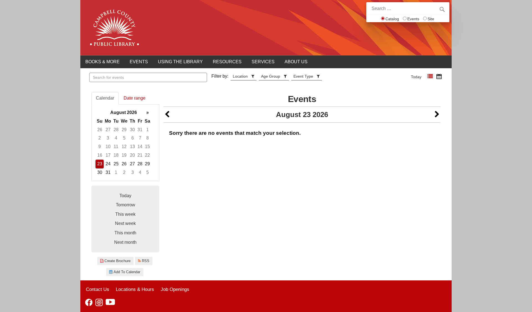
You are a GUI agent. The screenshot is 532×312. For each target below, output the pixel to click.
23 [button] (99, 163)
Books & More (102, 61)
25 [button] (116, 163)
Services (263, 61)
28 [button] (116, 129)
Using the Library (180, 61)
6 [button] (132, 138)
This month (125, 232)
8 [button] (147, 138)
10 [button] (108, 146)
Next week (125, 223)
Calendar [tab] (105, 98)
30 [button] (132, 129)
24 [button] (108, 163)
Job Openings (175, 289)
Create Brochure (117, 261)
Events (413, 19)
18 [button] (116, 155)
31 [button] (139, 129)
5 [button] (124, 138)
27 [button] (108, 129)
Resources (227, 61)
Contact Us (97, 289)
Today (416, 77)
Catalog (392, 19)
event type (303, 76)
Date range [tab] (134, 98)
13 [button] (132, 146)
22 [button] (147, 155)
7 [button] (140, 138)
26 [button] (99, 129)
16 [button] (99, 155)
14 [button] (139, 146)
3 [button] (108, 138)
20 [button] (132, 155)
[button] (430, 76)
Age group (270, 76)
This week (125, 214)
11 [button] (116, 146)
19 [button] (124, 155)
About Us (296, 61)
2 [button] (99, 138)
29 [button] (124, 129)
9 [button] (99, 146)
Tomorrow (125, 204)
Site (431, 19)
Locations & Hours (135, 289)
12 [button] (124, 146)
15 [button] (147, 146)
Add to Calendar (126, 272)
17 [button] (108, 155)
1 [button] (147, 129)
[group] (125, 142)
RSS (145, 261)
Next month (125, 242)
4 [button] (116, 138)
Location (240, 76)
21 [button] (139, 155)
